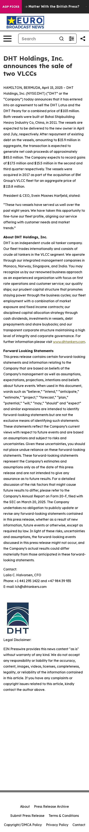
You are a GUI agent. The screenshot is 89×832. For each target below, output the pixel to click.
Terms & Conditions (64, 816)
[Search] (61, 38)
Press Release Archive (51, 806)
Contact (78, 825)
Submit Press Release (27, 816)
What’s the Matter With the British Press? (44, 7)
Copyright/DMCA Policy (23, 825)
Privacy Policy (57, 825)
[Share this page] (83, 38)
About (25, 806)
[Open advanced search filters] (71, 38)
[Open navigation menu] (7, 38)
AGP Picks (10, 7)
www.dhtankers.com (69, 342)
